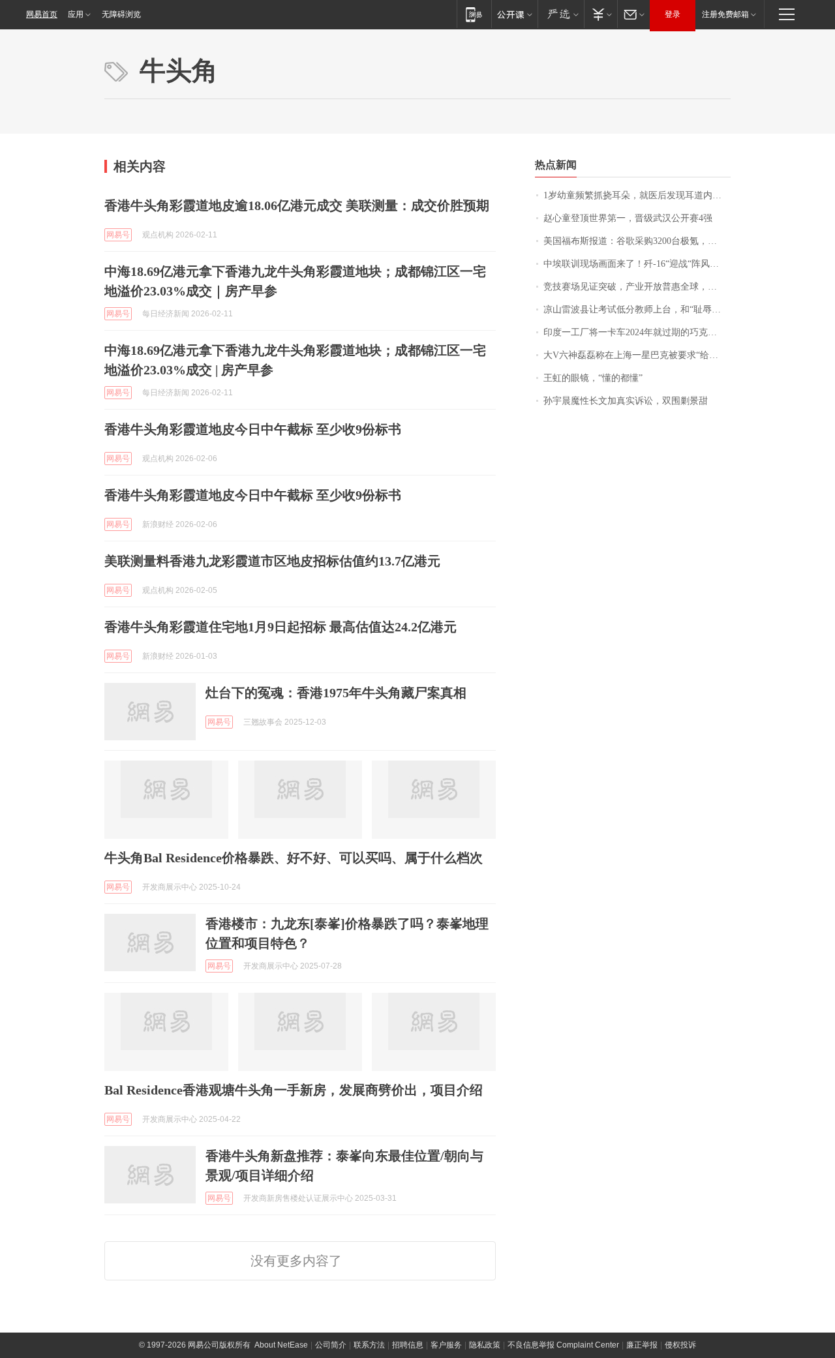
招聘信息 (407, 1345)
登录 (672, 14)
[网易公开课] (514, 14)
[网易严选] (561, 14)
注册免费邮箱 (725, 14)
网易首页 (41, 14)
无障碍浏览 (121, 14)
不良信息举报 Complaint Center (563, 1345)
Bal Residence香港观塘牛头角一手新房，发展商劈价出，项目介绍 (293, 1090)
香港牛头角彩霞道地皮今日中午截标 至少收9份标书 (252, 429)
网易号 (118, 234)
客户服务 (446, 1345)
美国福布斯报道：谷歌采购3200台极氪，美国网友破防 (637, 241)
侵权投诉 (680, 1345)
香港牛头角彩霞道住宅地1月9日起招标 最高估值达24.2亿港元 (280, 627)
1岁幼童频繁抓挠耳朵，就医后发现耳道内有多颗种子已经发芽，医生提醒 (637, 195)
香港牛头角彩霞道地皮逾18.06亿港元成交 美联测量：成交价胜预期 (296, 205)
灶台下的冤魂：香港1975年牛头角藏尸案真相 (335, 693)
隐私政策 (484, 1345)
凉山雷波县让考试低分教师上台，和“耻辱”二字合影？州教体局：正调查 (637, 309)
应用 (76, 14)
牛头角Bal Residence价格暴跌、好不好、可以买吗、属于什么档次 (293, 858)
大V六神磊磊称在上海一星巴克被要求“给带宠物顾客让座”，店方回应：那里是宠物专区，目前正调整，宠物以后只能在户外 (637, 355)
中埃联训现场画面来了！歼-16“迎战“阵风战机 (635, 264)
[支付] (600, 14)
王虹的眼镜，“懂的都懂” (593, 378)
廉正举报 (642, 1345)
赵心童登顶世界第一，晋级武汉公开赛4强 (627, 218)
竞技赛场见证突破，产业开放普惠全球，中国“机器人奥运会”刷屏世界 (637, 287)
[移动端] (474, 14)
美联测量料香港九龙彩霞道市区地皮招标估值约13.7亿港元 (272, 561)
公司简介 (330, 1345)
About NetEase (281, 1345)
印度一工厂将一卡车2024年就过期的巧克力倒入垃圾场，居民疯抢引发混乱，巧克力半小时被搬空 (637, 332)
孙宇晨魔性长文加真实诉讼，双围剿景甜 (625, 401)
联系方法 (369, 1345)
